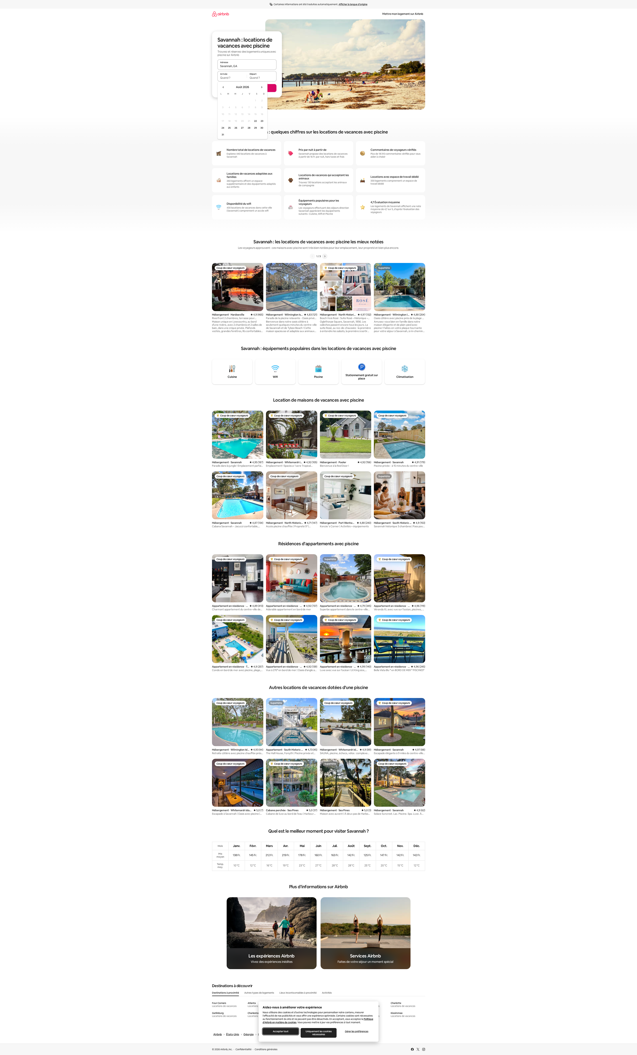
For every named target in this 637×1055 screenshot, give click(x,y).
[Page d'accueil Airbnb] (220, 14)
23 (262, 120)
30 (261, 127)
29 (255, 127)
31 (223, 134)
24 (222, 127)
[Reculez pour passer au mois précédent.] (223, 87)
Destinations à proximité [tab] (225, 992)
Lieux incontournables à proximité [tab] (298, 992)
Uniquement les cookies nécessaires (318, 1033)
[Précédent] (312, 256)
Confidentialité (243, 1049)
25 (229, 127)
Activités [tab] (327, 992)
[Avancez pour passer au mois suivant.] (262, 87)
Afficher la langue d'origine (353, 4)
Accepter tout (280, 1031)
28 (249, 127)
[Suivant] (324, 256)
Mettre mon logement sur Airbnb (402, 14)
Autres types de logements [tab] (259, 992)
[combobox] (247, 66)
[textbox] (232, 78)
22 (255, 120)
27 (242, 127)
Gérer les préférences (356, 1031)
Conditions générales (266, 1049)
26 (235, 127)
